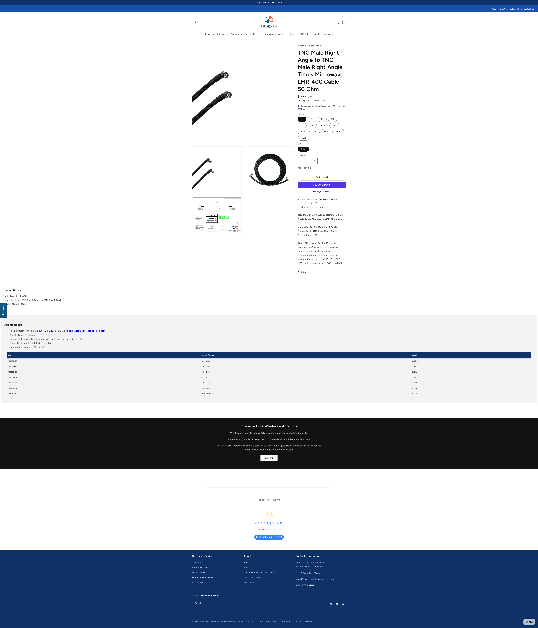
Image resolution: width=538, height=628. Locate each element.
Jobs (246, 587)
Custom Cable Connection (209, 622)
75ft (326, 131)
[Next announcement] (345, 2)
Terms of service (271, 621)
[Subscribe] (239, 603)
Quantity (301, 155)
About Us (248, 562)
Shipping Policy (199, 572)
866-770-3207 (47, 330)
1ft (302, 119)
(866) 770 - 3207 (304, 585)
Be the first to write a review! (269, 537)
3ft (322, 119)
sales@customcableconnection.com (85, 330)
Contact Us (529, 9)
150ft (303, 138)
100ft (338, 131)
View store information (312, 207)
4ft (332, 119)
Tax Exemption (515, 9)
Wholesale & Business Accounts (259, 572)
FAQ (246, 567)
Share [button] (303, 272)
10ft (323, 125)
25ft (334, 125)
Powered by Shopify (227, 622)
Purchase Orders (200, 567)
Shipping (301, 101)
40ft (303, 131)
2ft (312, 119)
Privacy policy (257, 621)
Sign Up (269, 458)
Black (303, 149)
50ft (314, 131)
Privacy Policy (198, 582)
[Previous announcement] (193, 2)
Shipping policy (287, 621)
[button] (195, 22)
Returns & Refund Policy (203, 577)
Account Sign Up (499, 9)
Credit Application (282, 445)
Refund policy (243, 621)
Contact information (304, 621)
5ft (302, 125)
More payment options (322, 192)
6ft (312, 125)
